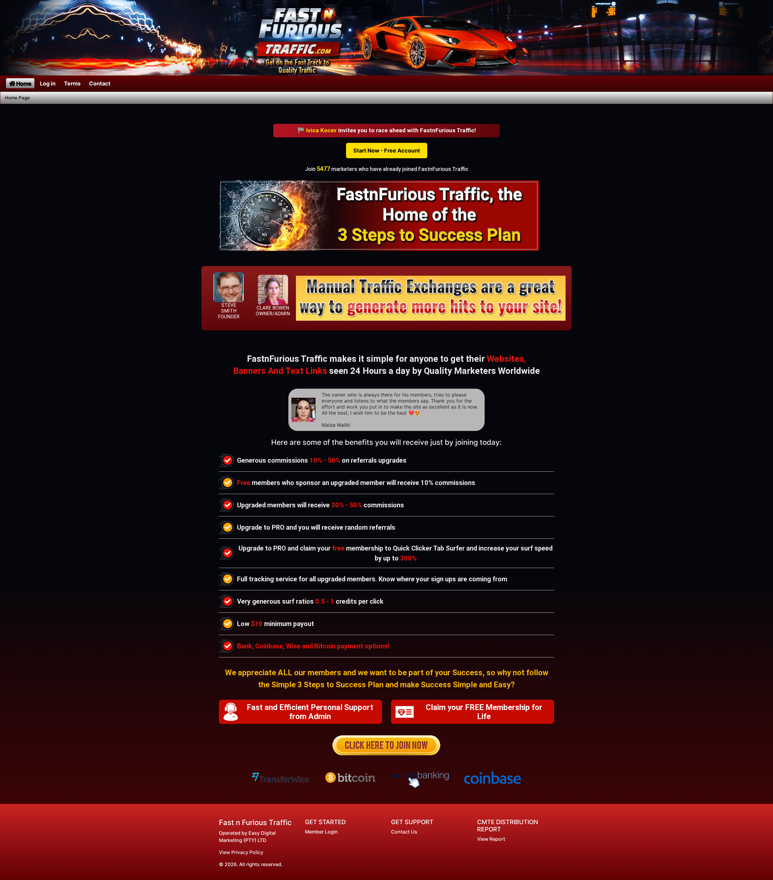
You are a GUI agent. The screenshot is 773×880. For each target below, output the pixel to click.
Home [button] (23, 83)
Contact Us (404, 832)
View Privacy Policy (241, 852)
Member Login (321, 832)
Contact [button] (100, 83)
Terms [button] (72, 83)
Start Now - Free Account (386, 150)
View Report (491, 839)
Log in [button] (48, 83)
